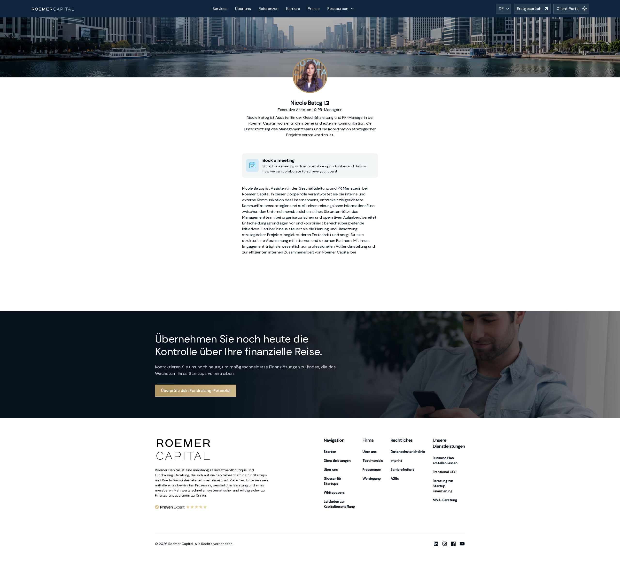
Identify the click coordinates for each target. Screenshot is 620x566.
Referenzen (269, 8)
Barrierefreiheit (402, 469)
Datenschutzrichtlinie (408, 451)
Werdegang (372, 478)
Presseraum (372, 469)
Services (220, 8)
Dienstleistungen (337, 460)
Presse (314, 8)
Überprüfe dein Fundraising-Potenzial (195, 390)
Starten (330, 451)
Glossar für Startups (332, 481)
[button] (341, 9)
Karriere (293, 8)
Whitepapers (334, 492)
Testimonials (373, 460)
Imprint (396, 460)
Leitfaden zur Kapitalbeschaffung (339, 504)
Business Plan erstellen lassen (445, 460)
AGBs (395, 478)
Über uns (243, 8)
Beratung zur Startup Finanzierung (443, 486)
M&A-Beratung (445, 500)
